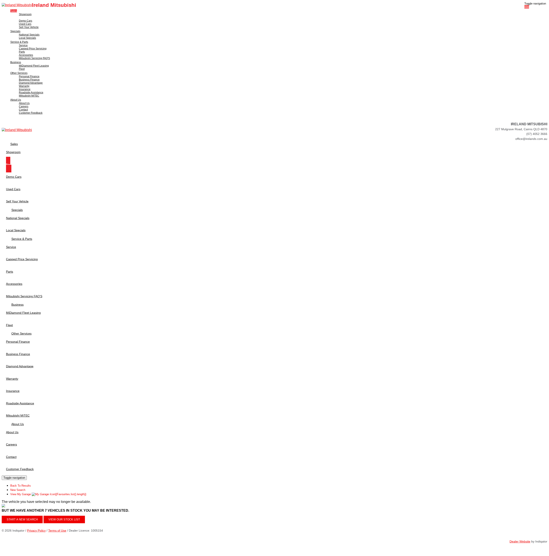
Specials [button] (15, 31)
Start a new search (22, 519)
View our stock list (64, 519)
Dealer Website (520, 541)
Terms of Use (57, 530)
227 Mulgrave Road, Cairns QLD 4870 (521, 129)
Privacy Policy (36, 530)
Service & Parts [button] (19, 41)
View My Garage (48, 494)
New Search (17, 490)
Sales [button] (13, 10)
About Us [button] (15, 99)
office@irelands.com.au (531, 138)
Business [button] (15, 62)
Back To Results (20, 485)
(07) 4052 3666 (536, 134)
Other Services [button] (18, 73)
